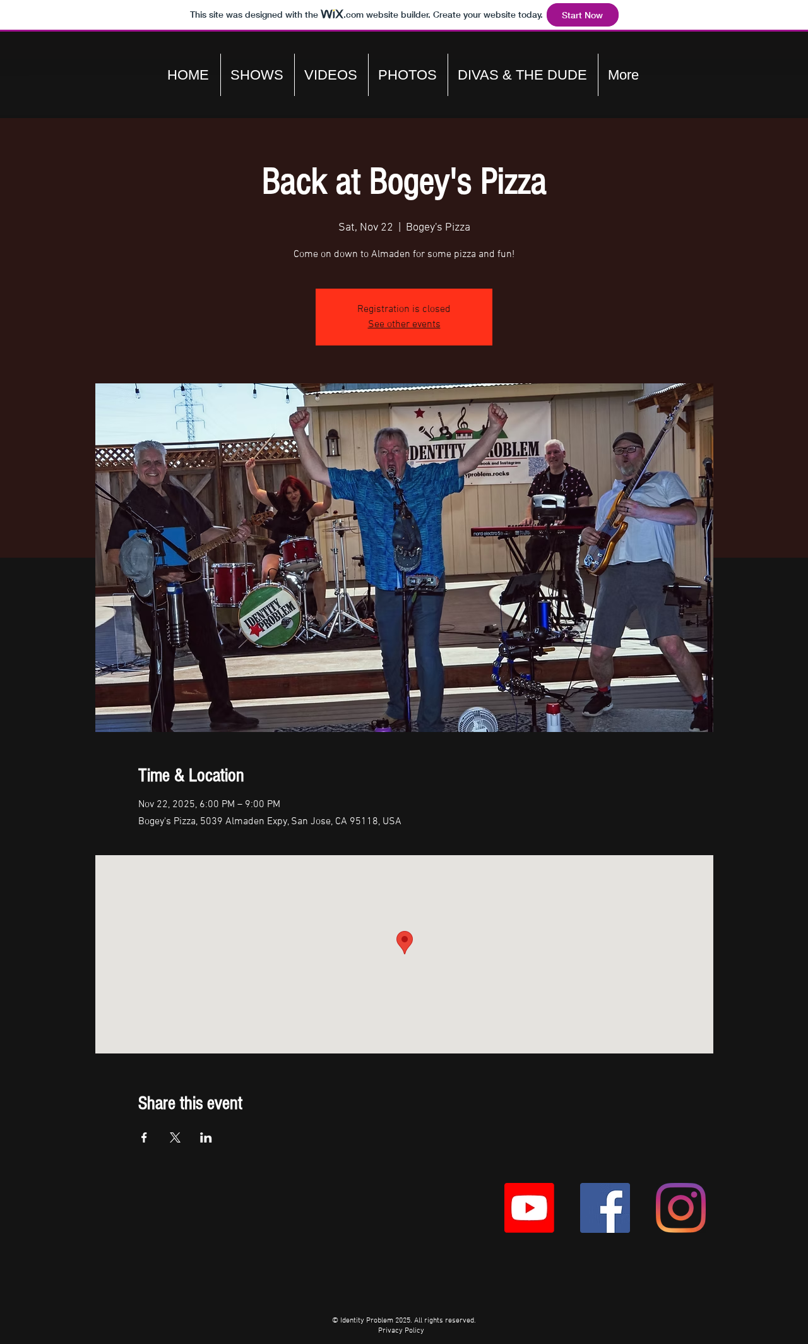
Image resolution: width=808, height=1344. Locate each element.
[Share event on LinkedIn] (206, 1137)
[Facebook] (605, 1208)
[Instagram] (681, 1208)
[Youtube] (529, 1208)
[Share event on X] (175, 1137)
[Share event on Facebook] (144, 1137)
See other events (404, 324)
